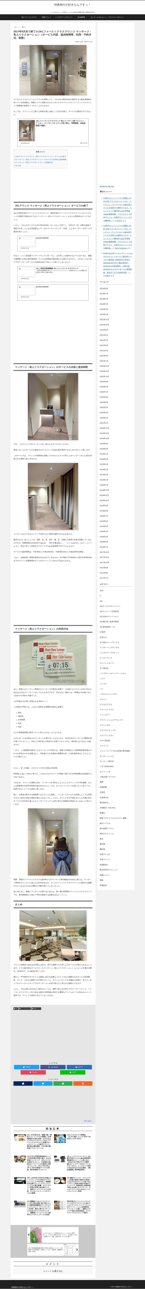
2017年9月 (104, 568)
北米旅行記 (104, 797)
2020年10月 (104, 376)
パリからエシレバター (108, 694)
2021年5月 (104, 345)
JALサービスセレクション (110, 606)
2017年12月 (104, 552)
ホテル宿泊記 (105, 741)
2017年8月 (104, 573)
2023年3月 (104, 309)
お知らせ (103, 637)
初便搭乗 (103, 787)
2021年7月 (104, 340)
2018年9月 (104, 506)
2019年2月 (104, 480)
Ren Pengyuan (121, 248)
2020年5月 (104, 402)
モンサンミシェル (107, 756)
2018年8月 (104, 511)
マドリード (104, 746)
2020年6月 (104, 397)
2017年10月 (104, 563)
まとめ (18, 165)
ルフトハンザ (105, 772)
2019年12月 (104, 428)
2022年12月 (104, 319)
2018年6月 (104, 521)
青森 (101, 880)
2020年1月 (104, 423)
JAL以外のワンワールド (109, 617)
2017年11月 (104, 557)
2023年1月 (104, 314)
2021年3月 (104, 356)
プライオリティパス (108, 730)
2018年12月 (104, 490)
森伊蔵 (102, 844)
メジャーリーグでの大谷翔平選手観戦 (115, 751)
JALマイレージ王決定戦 (109, 611)
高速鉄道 (103, 885)
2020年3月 (104, 413)
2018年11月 (104, 495)
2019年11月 (104, 433)
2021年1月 (104, 361)
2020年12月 (104, 366)
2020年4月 (104, 407)
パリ (101, 689)
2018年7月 (104, 516)
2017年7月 (104, 578)
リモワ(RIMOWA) (107, 766)
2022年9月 (104, 330)
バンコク (103, 684)
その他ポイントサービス (109, 642)
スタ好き (118, 221)
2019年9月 (104, 444)
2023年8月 (104, 289)
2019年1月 (104, 485)
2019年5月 (104, 464)
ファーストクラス (25, 1008)
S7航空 (102, 632)
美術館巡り (104, 865)
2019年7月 (104, 454)
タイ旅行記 (104, 668)
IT (100, 596)
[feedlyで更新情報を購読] (62, 1083)
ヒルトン (103, 699)
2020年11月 (104, 371)
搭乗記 (102, 813)
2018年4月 (104, 531)
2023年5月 (104, 299)
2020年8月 (104, 387)
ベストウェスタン (107, 735)
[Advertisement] (53, 184)
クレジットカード (107, 663)
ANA (101, 591)
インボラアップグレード (109, 653)
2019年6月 (104, 459)
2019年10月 (104, 438)
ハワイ (102, 679)
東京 (101, 839)
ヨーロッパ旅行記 (107, 761)
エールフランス (106, 658)
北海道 (102, 792)
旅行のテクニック (107, 834)
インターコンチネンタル (109, 647)
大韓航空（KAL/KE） (108, 808)
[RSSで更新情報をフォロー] (82, 1083)
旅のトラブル (105, 823)
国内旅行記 (104, 803)
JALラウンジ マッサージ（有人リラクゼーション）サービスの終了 (40, 156)
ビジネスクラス (106, 704)
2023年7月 (104, 294)
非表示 (42, 152)
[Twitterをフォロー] (43, 1083)
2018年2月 (104, 542)
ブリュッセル (105, 725)
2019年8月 (104, 449)
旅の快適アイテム (107, 828)
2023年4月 (104, 304)
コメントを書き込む (53, 1271)
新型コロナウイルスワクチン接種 (113, 818)
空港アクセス (105, 854)
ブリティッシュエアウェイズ (111, 720)
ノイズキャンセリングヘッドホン (113, 673)
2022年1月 (104, 335)
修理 (101, 782)
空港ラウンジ (37, 1008)
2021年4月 (104, 351)
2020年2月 (104, 418)
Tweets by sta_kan (106, 186)
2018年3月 (104, 537)
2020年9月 (104, 382)
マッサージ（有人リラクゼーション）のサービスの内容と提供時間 (40, 159)
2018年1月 (104, 547)
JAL (17, 1008)
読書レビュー (105, 875)
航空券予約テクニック (108, 870)
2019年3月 (104, 475)
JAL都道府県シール (107, 627)
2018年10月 (104, 500)
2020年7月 (104, 392)
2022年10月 (104, 325)
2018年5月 (104, 526)
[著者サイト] (23, 1083)
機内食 (102, 849)
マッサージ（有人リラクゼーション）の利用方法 (34, 162)
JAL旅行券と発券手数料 (109, 622)
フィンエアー (105, 715)
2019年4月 (104, 469)
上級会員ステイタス (108, 777)
